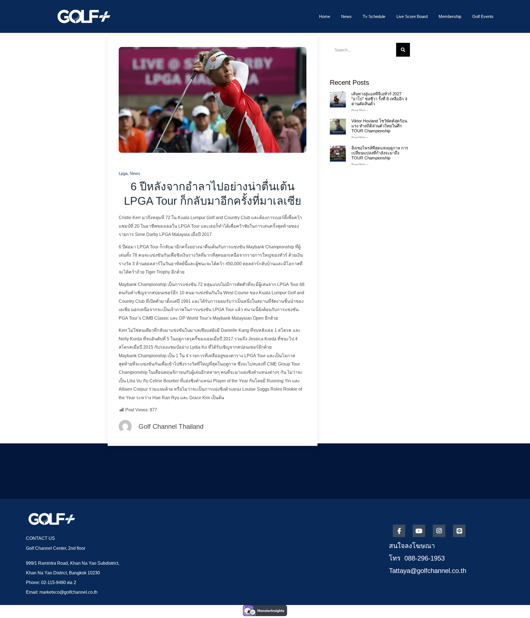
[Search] (403, 50)
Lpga (123, 173)
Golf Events (483, 16)
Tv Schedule (374, 16)
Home (324, 16)
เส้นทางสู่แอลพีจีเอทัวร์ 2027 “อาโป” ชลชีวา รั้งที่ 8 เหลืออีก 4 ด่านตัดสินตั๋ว (379, 98)
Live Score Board (412, 16)
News (346, 16)
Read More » (359, 110)
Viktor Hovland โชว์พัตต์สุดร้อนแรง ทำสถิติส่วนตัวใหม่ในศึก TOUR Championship (379, 126)
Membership (450, 16)
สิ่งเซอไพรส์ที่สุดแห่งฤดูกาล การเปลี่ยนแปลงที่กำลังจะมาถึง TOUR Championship (379, 153)
